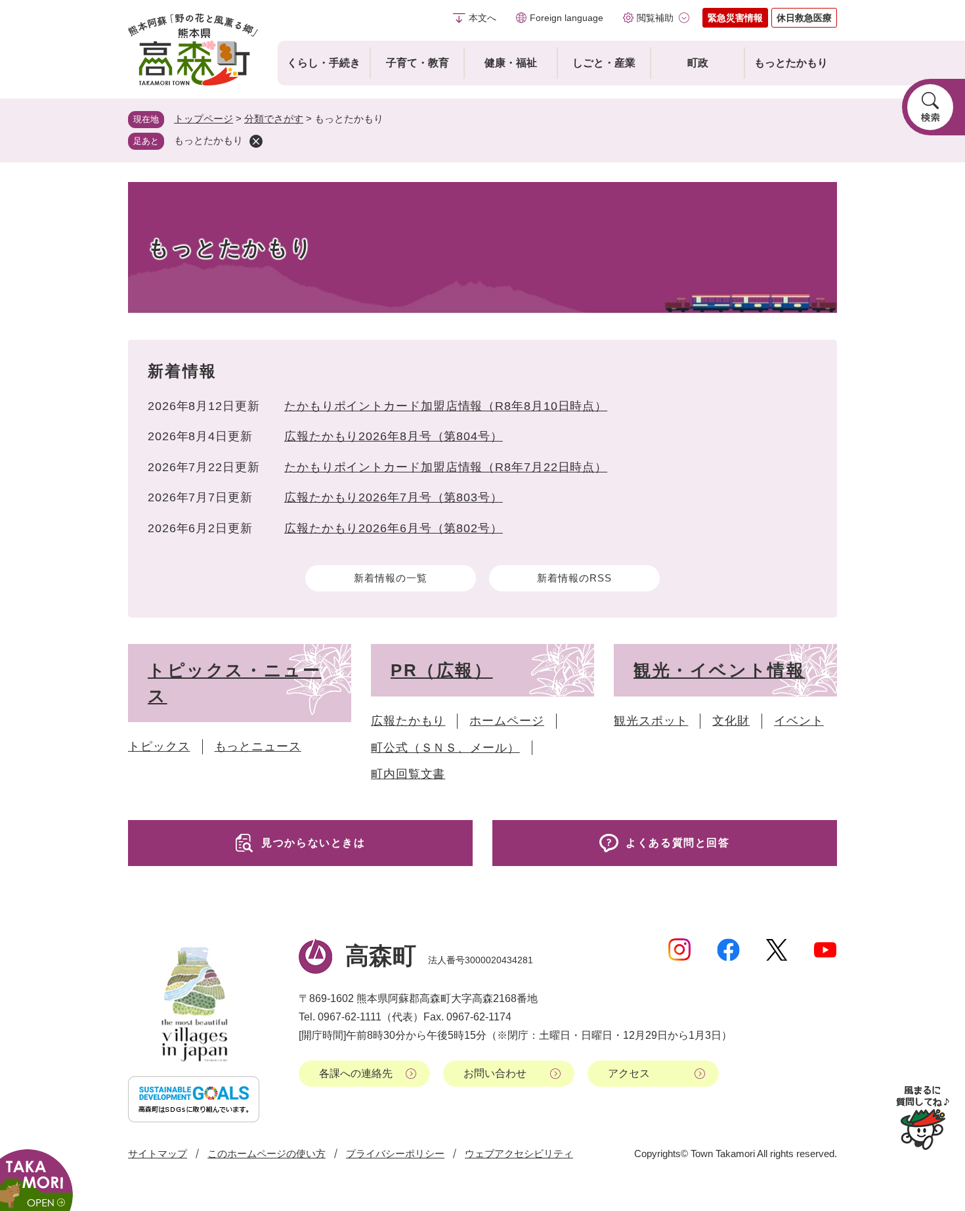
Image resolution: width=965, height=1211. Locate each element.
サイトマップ (157, 1153)
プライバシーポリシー (395, 1153)
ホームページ (506, 720)
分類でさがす (273, 118)
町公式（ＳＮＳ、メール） (445, 747)
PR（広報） (442, 670)
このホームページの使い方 (266, 1153)
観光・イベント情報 (719, 670)
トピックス (159, 746)
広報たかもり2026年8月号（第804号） (393, 436)
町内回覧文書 (408, 774)
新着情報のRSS (574, 577)
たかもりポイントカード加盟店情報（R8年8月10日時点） (445, 406)
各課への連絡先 (356, 1073)
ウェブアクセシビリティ (519, 1153)
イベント (799, 720)
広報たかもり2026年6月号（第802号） (393, 528)
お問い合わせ (494, 1073)
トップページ (203, 118)
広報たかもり (408, 720)
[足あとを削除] (256, 141)
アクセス (629, 1073)
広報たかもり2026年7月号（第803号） (393, 497)
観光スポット (651, 720)
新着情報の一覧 (390, 577)
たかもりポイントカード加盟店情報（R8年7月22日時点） (445, 467)
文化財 (731, 720)
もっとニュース (258, 746)
